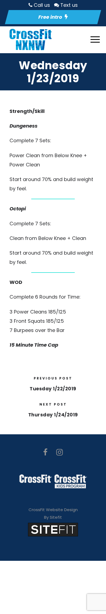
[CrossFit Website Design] (53, 529)
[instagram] (59, 452)
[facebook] (45, 452)
